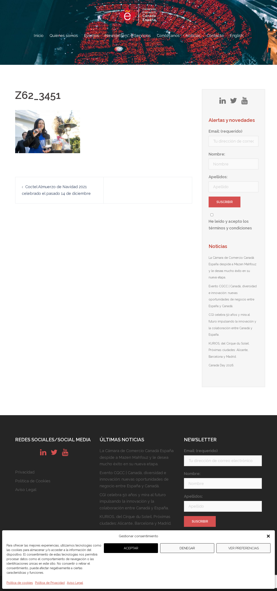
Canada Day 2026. (221, 365)
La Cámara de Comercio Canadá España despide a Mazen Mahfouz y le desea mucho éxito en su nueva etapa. (137, 457)
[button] (268, 536)
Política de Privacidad (50, 583)
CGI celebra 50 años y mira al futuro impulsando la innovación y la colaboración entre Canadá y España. (134, 501)
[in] (222, 102)
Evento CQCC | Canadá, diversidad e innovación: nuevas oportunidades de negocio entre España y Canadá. (134, 479)
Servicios (142, 35)
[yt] (244, 102)
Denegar (187, 548)
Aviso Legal (75, 583)
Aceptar (131, 548)
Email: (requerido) (225, 131)
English (236, 35)
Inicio (38, 35)
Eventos (91, 35)
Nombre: (217, 154)
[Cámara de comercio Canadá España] (138, 16)
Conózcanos (168, 35)
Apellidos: (218, 177)
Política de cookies (19, 583)
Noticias (193, 35)
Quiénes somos (64, 35)
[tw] (233, 102)
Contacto (215, 35)
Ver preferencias (243, 548)
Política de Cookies (32, 481)
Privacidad (24, 472)
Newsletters (116, 35)
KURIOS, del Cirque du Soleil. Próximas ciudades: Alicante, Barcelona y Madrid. (229, 350)
